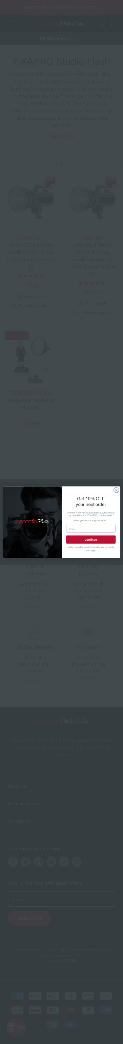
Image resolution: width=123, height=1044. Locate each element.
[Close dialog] (116, 490)
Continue (90, 539)
